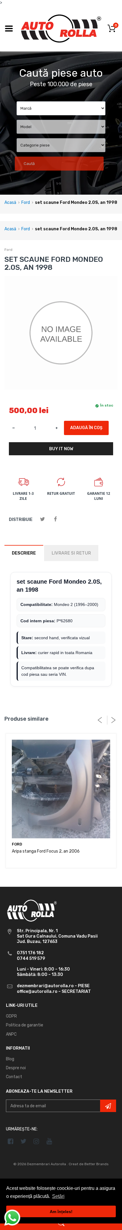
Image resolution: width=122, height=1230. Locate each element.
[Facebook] (55, 519)
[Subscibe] (108, 1106)
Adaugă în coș (86, 427)
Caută (29, 163)
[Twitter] (42, 519)
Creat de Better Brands (89, 1164)
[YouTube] (49, 1141)
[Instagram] (36, 1141)
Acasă (10, 202)
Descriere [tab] (24, 553)
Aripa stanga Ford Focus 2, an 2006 (46, 851)
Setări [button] (58, 1196)
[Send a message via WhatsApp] (12, 1217)
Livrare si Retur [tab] (71, 553)
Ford (25, 202)
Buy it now (61, 448)
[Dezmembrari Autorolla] (61, 28)
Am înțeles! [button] (61, 1211)
